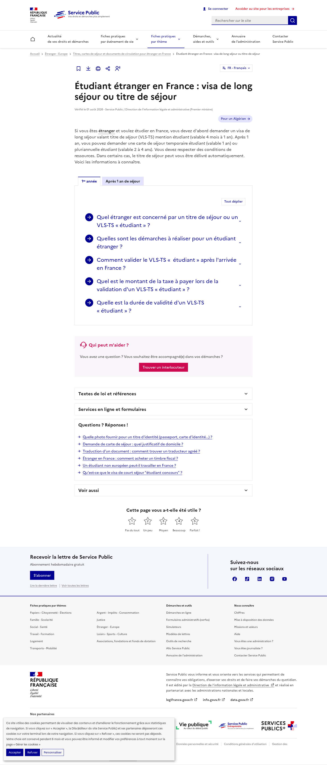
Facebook (234, 578)
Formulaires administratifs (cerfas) (188, 620)
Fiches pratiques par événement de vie (117, 39)
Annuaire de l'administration (184, 655)
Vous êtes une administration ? (253, 641)
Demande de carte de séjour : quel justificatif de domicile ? (133, 444)
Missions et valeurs (246, 627)
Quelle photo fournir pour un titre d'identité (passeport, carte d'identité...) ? (147, 437)
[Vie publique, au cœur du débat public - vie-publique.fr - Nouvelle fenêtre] (194, 726)
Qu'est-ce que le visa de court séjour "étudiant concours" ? (132, 472)
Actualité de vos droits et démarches (68, 39)
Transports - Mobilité (43, 648)
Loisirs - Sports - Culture (112, 634)
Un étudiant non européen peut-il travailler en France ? (129, 465)
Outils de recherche (178, 641)
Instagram (272, 578)
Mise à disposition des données (254, 620)
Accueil (35, 54)
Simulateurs (173, 627)
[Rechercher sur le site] (292, 20)
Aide (237, 634)
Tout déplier (233, 201)
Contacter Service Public (282, 39)
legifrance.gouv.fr (179, 700)
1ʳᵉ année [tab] (89, 181)
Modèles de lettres (178, 634)
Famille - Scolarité (41, 620)
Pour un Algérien (233, 118)
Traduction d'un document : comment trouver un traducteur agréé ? (141, 451)
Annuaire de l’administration (246, 39)
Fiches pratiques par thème (163, 39)
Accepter (15, 752)
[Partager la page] (108, 69)
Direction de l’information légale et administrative (231, 685)
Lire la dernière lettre (43, 586)
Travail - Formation (42, 634)
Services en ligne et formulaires (112, 409)
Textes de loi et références (107, 393)
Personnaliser (53, 752)
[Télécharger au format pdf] (88, 69)
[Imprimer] (98, 69)
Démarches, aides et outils (203, 39)
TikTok (247, 578)
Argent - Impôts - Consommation (118, 613)
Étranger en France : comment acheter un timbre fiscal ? (130, 458)
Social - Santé (38, 627)
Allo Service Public (178, 648)
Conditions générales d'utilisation (245, 744)
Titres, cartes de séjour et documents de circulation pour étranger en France (122, 54)
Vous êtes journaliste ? (248, 648)
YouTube (284, 578)
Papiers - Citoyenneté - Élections (50, 613)
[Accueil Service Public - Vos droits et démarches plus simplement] (83, 19)
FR (237, 68)
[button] (118, 69)
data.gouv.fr (239, 700)
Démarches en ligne (178, 613)
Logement (36, 641)
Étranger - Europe (56, 54)
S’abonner (42, 575)
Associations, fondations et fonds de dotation (126, 641)
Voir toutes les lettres (75, 586)
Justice (101, 620)
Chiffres (239, 613)
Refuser (32, 752)
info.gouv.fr (212, 700)
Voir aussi (88, 490)
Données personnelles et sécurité (197, 744)
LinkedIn (259, 578)
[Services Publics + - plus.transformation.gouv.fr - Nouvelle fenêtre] (279, 726)
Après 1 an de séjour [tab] (123, 181)
